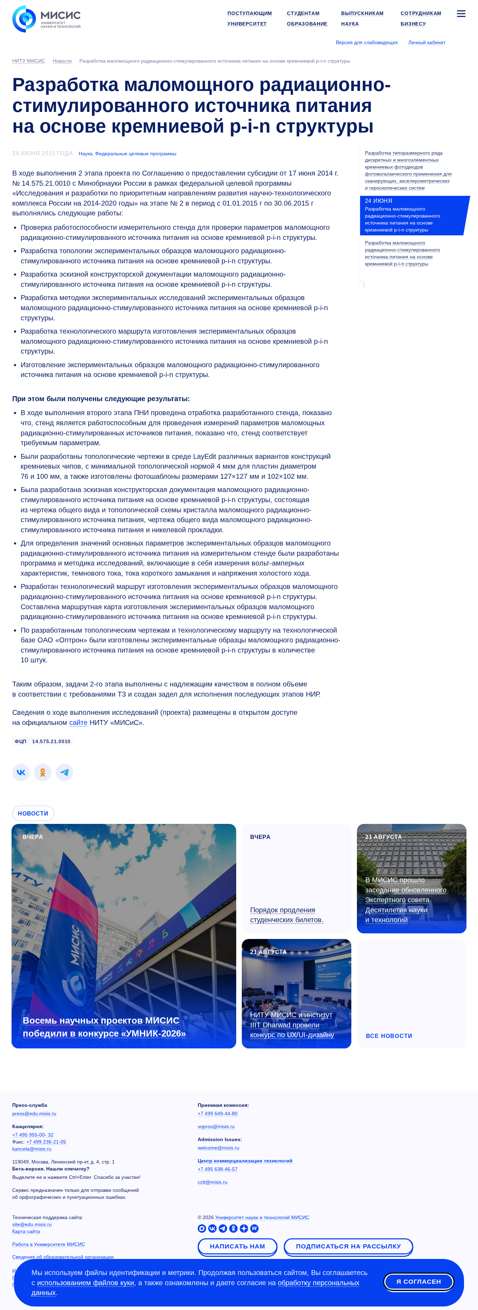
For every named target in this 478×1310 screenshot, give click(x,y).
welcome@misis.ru (218, 1148)
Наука (85, 153)
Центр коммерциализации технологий (245, 1160)
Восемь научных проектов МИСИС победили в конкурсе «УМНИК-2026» (104, 1027)
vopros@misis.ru (216, 1126)
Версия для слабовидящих (367, 42)
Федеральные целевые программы (135, 153)
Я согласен (418, 1281)
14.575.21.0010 (51, 741)
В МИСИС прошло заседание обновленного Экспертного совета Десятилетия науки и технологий (406, 900)
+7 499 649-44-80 (218, 1113)
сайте (78, 722)
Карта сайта (26, 1231)
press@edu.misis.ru (34, 1113)
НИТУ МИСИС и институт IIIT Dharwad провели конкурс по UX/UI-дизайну (292, 1025)
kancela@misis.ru (31, 1149)
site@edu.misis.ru (32, 1224)
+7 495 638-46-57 (218, 1169)
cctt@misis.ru (212, 1182)
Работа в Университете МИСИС (48, 1244)
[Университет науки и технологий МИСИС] (46, 18)
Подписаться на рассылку (348, 1246)
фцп (21, 741)
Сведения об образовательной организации (63, 1257)
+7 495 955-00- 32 (33, 1135)
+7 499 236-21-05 (46, 1142)
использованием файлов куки (85, 1283)
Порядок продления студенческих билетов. (287, 915)
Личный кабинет (426, 42)
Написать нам (237, 1246)
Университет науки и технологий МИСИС (262, 1217)
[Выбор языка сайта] (461, 42)
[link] (21, 772)
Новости (33, 814)
